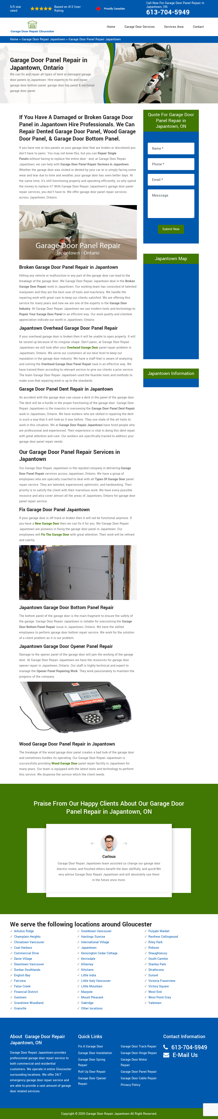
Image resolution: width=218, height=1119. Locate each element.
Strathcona (156, 970)
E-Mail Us (185, 1055)
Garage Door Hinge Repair (139, 1053)
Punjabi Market (158, 931)
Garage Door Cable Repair (139, 1078)
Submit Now (170, 229)
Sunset (153, 975)
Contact (198, 27)
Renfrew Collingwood (163, 937)
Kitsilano (87, 970)
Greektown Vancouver (96, 931)
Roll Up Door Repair (92, 1072)
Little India (88, 975)
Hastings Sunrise (93, 937)
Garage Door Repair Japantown (43, 39)
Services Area (174, 27)
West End (155, 992)
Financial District (26, 992)
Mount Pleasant (92, 997)
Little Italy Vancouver (96, 981)
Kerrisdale (88, 959)
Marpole (87, 992)
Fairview (20, 981)
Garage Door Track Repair (138, 1046)
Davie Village (23, 959)
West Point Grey (159, 997)
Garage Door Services (140, 27)
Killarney (87, 964)
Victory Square (158, 986)
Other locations (92, 1008)
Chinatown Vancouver (29, 942)
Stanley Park (157, 964)
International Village (95, 942)
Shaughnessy (157, 953)
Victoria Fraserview (161, 981)
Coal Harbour (23, 948)
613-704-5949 (168, 12)
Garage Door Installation (95, 1053)
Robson (153, 948)
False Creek (22, 986)
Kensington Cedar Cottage (99, 953)
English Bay (22, 975)
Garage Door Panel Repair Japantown (95, 39)
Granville (20, 1008)
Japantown (88, 948)
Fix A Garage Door (90, 1046)
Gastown (20, 997)
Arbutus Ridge (24, 931)
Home (111, 27)
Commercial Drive (26, 953)
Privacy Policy (130, 1085)
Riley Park (155, 942)
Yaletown (154, 1003)
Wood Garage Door (64, 763)
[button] (96, 843)
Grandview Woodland (28, 1003)
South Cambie (158, 959)
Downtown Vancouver (29, 964)
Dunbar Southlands (27, 970)
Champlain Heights (27, 937)
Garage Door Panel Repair (139, 1072)
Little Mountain (91, 986)
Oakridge (87, 1003)
